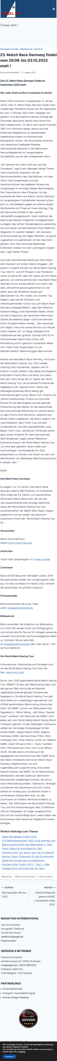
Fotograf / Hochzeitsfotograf (19, 993)
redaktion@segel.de (12, 936)
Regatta (38, 49)
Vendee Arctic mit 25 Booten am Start (23, 868)
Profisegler (26, 49)
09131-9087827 (28, 965)
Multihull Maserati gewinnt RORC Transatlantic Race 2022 (44, 896)
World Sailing (45, 876)
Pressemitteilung (9, 49)
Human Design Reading (16, 997)
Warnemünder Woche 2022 (14, 892)
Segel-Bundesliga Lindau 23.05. (19, 836)
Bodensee (6, 876)
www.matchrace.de (20, 543)
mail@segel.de (9, 965)
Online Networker (12, 988)
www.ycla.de (42, 559)
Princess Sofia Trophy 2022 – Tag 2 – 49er (26, 864)
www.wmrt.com (15, 672)
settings (22, 1052)
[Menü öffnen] (53, 9)
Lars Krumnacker (11, 72)
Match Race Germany (25, 876)
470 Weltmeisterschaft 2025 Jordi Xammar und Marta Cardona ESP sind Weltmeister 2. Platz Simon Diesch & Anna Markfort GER (28, 844)
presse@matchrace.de (20, 608)
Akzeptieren (9, 1057)
